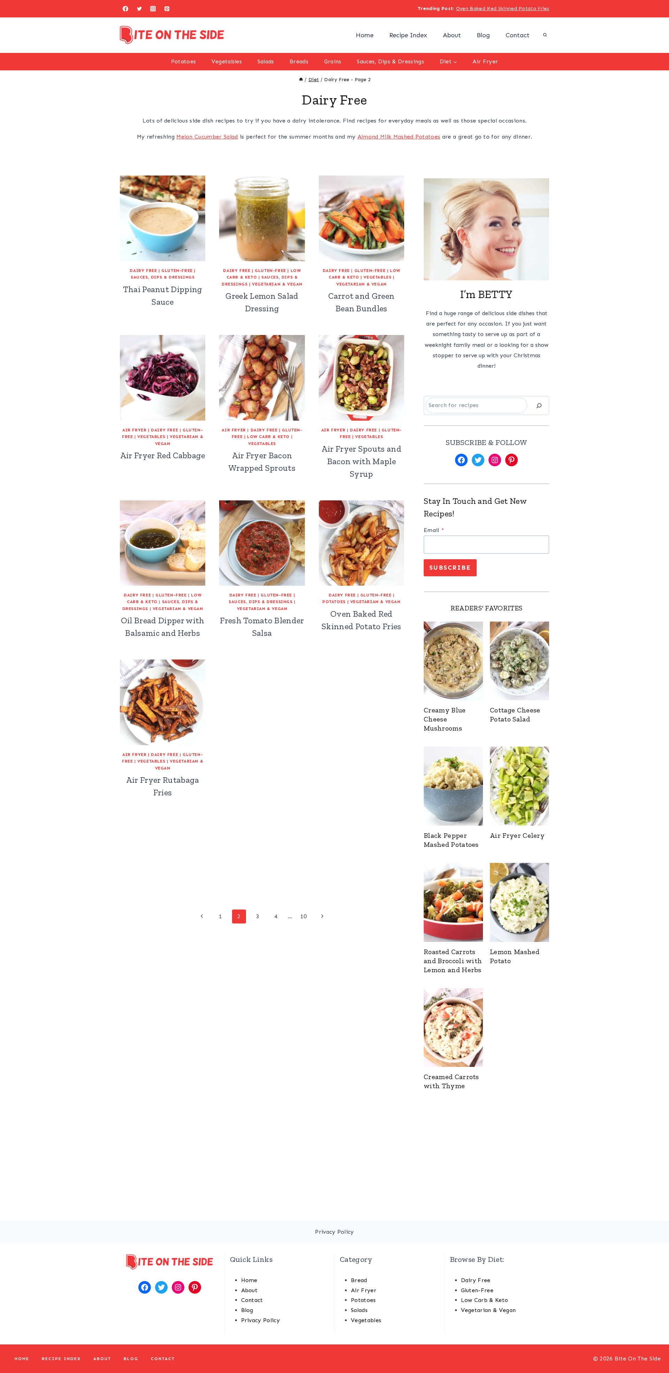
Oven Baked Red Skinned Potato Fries (502, 8)
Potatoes (183, 61)
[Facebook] (125, 8)
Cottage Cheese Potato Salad (515, 714)
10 (303, 916)
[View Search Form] (545, 35)
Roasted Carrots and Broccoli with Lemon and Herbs (453, 960)
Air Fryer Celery (517, 835)
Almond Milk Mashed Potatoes (398, 136)
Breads (299, 61)
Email (434, 530)
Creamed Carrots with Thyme (451, 1081)
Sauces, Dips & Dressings (390, 61)
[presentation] (453, 661)
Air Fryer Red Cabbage (162, 455)
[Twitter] (139, 8)
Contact (518, 35)
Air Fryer (485, 61)
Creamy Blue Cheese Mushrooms (445, 719)
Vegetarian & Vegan (277, 284)
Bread (359, 1280)
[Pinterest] (166, 8)
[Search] (539, 405)
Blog (483, 35)
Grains (332, 61)
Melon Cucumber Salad (207, 136)
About (452, 35)
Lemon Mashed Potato (514, 956)
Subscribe (450, 567)
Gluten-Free (177, 270)
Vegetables (227, 61)
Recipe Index (408, 35)
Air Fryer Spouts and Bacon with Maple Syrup (361, 461)
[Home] (301, 80)
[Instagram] (153, 8)
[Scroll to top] (653, 1346)
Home (365, 35)
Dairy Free (143, 270)
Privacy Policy (260, 1320)
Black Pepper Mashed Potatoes (451, 840)
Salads (265, 61)
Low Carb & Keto (268, 436)
